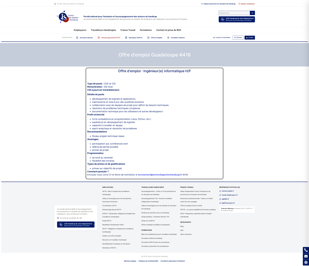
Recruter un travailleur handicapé (114, 240)
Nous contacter (186, 234)
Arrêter (250, 37)
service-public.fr (228, 191)
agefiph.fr (225, 199)
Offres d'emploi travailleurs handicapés (155, 225)
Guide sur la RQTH (147, 221)
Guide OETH (106, 221)
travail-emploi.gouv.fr (230, 195)
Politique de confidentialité (148, 261)
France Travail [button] (128, 30)
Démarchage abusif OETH (111, 210)
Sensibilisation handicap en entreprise (116, 244)
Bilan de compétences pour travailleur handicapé (159, 234)
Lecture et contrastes (223, 37)
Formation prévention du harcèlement (155, 246)
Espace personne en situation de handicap (219, 4)
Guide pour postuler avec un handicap (155, 213)
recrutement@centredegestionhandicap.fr (159, 174)
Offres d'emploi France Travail (191, 206)
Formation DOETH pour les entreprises (155, 242)
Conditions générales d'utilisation (173, 261)
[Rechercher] (252, 13)
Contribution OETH (109, 206)
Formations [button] (146, 30)
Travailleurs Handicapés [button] (103, 30)
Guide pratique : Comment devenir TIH (155, 217)
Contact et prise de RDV (168, 30)
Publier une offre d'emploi (111, 236)
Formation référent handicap (151, 238)
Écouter (239, 37)
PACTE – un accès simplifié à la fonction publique (198, 210)
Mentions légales (130, 261)
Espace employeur (248, 4)
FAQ (181, 230)
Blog (182, 226)
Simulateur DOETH (109, 248)
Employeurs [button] (80, 30)
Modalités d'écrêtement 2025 (113, 225)
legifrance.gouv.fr (228, 203)
